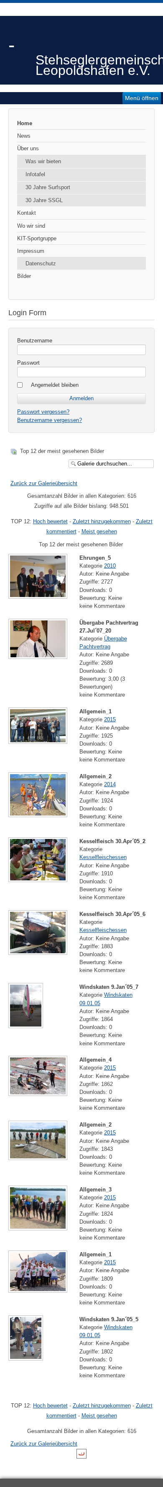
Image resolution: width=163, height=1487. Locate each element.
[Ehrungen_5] (38, 595)
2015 (110, 719)
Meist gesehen (99, 531)
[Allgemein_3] (38, 1227)
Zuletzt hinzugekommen (102, 521)
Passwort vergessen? (43, 412)
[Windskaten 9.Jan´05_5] (26, 1357)
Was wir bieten (43, 161)
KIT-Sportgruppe (36, 238)
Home (24, 123)
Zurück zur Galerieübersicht (43, 483)
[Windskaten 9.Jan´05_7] (26, 1024)
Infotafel (35, 174)
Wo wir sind (31, 226)
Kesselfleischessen (103, 857)
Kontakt (26, 213)
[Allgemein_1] (38, 740)
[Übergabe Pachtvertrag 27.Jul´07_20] (38, 655)
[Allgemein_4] (38, 1092)
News (24, 136)
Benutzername (34, 340)
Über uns (28, 148)
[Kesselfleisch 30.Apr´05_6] (38, 951)
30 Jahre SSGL (44, 200)
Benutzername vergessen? (49, 420)
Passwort (28, 363)
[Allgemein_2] (38, 813)
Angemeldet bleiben (55, 385)
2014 (110, 784)
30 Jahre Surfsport (47, 187)
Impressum (30, 251)
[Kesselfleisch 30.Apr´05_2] (38, 878)
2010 (110, 566)
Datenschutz (40, 263)
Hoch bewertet (50, 521)
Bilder (24, 276)
